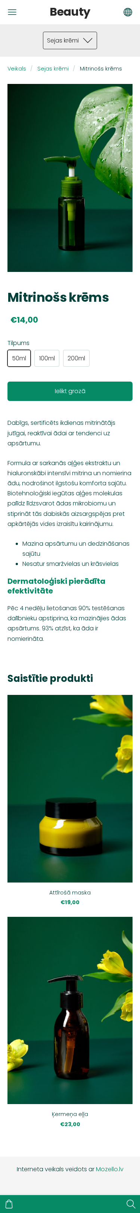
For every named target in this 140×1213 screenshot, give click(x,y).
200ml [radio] (76, 358)
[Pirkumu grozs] (9, 1204)
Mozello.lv (110, 1169)
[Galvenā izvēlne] (12, 12)
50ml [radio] (19, 358)
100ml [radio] (47, 358)
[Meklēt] (131, 1204)
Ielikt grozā (70, 391)
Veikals (16, 68)
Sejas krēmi (53, 68)
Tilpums (18, 343)
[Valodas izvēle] (128, 12)
